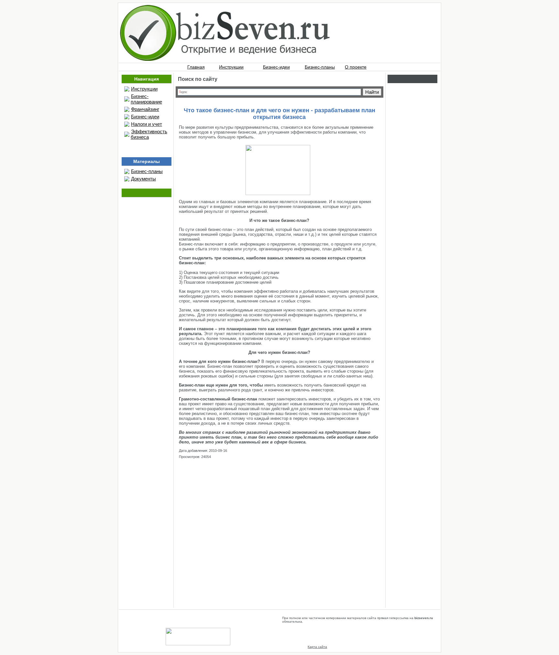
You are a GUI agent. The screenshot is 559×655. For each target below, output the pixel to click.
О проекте (356, 67)
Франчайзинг (145, 109)
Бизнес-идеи (276, 67)
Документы (143, 178)
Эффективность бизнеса (149, 134)
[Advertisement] (279, 526)
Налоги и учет (146, 124)
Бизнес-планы (320, 67)
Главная (196, 67)
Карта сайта (317, 647)
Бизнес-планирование (146, 98)
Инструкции (231, 67)
